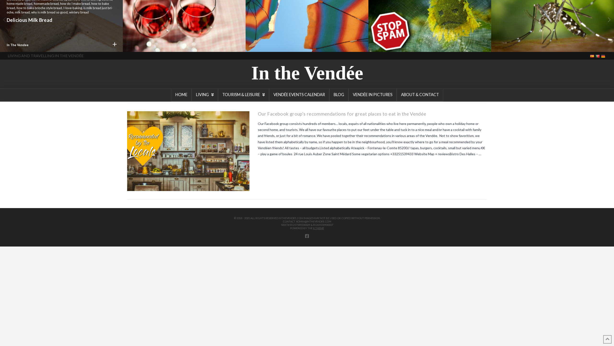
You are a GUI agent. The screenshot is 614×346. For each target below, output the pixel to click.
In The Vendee (18, 45)
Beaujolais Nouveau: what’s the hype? (172, 42)
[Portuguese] (598, 56)
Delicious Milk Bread (30, 20)
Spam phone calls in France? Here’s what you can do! (424, 24)
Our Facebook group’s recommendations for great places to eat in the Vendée (342, 114)
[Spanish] (592, 56)
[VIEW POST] (188, 151)
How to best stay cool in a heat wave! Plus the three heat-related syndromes (304, 24)
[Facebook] (307, 236)
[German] (603, 56)
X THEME (318, 228)
